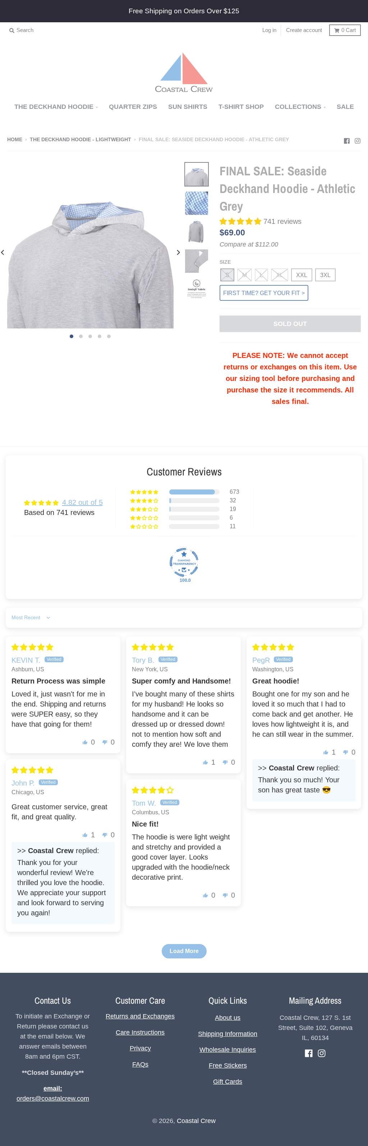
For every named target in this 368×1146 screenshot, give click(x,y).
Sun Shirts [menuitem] (187, 106)
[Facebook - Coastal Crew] (347, 139)
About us (227, 1017)
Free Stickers (228, 1065)
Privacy (140, 1048)
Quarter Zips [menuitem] (133, 106)
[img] (32, 647)
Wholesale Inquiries (227, 1049)
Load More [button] (184, 951)
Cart (348, 30)
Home (14, 139)
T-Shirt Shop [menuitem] (241, 106)
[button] (241, 221)
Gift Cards (227, 1081)
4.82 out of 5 (82, 502)
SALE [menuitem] (345, 106)
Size (225, 262)
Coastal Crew (196, 1120)
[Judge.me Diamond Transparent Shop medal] (184, 562)
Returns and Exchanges (140, 1016)
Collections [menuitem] (298, 106)
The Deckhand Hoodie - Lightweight (80, 139)
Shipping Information (227, 1033)
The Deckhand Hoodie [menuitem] (53, 106)
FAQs (140, 1064)
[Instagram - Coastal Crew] (357, 139)
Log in (269, 30)
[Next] (178, 252)
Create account (304, 30)
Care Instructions (140, 1032)
